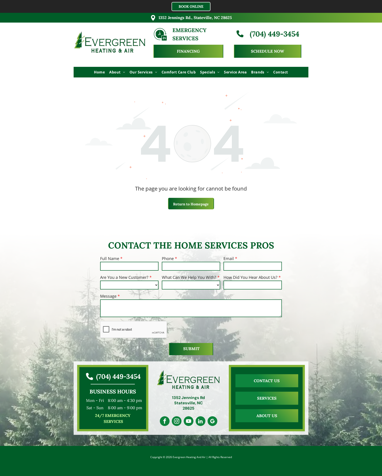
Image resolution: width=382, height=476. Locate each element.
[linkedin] (200, 421)
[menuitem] (99, 72)
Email (228, 258)
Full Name (109, 258)
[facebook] (165, 421)
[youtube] (188, 421)
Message (108, 296)
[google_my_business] (212, 421)
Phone (168, 258)
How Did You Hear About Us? (250, 277)
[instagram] (176, 421)
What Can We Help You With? (189, 277)
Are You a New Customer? (124, 277)
